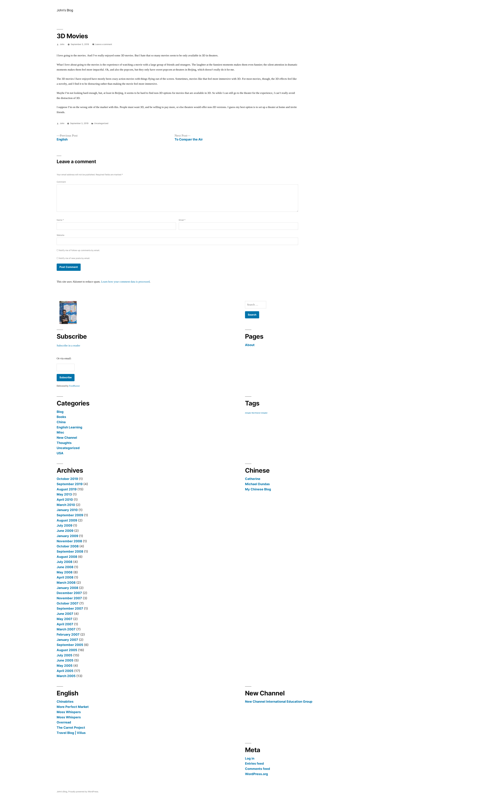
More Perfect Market (73, 707)
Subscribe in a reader (68, 345)
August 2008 (67, 557)
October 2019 (67, 479)
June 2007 (65, 614)
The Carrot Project (71, 727)
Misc (60, 432)
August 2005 (67, 650)
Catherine (252, 479)
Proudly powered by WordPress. (83, 791)
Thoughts (64, 443)
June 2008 (65, 567)
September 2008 (70, 551)
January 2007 (67, 640)
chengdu (248, 413)
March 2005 (66, 676)
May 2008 (64, 572)
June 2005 (65, 660)
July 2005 (64, 655)
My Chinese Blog (258, 489)
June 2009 (65, 531)
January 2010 (67, 510)
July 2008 (64, 562)
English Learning (69, 427)
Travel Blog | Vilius (71, 733)
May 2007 (64, 619)
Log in (249, 758)
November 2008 (69, 541)
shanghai (264, 413)
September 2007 (70, 608)
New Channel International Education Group (278, 701)
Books (61, 417)
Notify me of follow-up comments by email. (79, 250)
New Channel (67, 438)
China (61, 422)
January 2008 (67, 588)
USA (60, 453)
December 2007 (69, 593)
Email (182, 220)
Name (60, 220)
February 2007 (68, 634)
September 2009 (70, 515)
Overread (64, 722)
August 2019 (67, 489)
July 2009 (64, 525)
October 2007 (67, 603)
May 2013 (64, 494)
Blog (60, 412)
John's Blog (65, 10)
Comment (61, 182)
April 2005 (65, 671)
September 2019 (70, 484)
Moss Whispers (69, 712)
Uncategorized (101, 123)
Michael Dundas (257, 484)
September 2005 (70, 645)
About (250, 345)
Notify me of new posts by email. (74, 258)
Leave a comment (103, 44)
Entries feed (254, 763)
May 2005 (64, 665)
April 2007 (65, 624)
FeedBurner (74, 386)
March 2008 (66, 582)
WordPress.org (256, 774)
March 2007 (66, 629)
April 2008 (65, 577)
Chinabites (65, 701)
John (62, 44)
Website (60, 235)
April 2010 (65, 499)
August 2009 (67, 520)
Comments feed (257, 769)
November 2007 (69, 598)
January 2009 (67, 536)
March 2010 (66, 505)
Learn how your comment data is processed (125, 281)
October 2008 (68, 546)
